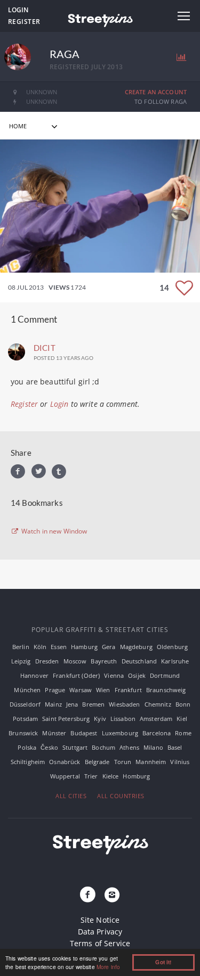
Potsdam (25, 719)
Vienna (114, 675)
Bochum (103, 747)
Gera (109, 647)
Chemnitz (158, 704)
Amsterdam (156, 719)
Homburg (136, 776)
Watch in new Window (53, 531)
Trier (91, 776)
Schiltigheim (28, 762)
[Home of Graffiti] (99, 18)
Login (18, 9)
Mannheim (150, 762)
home (18, 126)
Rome (183, 733)
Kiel (182, 719)
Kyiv (100, 719)
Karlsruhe (175, 661)
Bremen (93, 704)
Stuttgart (74, 747)
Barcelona (156, 733)
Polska (27, 747)
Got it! (163, 962)
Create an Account (156, 92)
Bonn (183, 704)
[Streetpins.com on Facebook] (87, 895)
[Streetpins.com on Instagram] (112, 895)
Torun (123, 762)
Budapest (83, 733)
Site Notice (100, 920)
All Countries (121, 796)
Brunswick (23, 733)
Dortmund (165, 675)
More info (108, 967)
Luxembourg (120, 733)
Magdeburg (136, 647)
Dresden (47, 661)
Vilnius (179, 762)
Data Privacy (100, 931)
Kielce (110, 776)
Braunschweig (166, 690)
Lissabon (122, 719)
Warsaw (80, 690)
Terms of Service (100, 943)
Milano (153, 747)
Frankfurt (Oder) (76, 675)
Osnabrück (64, 762)
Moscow (75, 661)
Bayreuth (104, 661)
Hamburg (84, 647)
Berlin (20, 647)
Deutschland (139, 661)
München (27, 690)
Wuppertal (65, 776)
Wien (103, 690)
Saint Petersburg (66, 719)
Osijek (137, 675)
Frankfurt (128, 690)
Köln (40, 647)
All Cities (70, 796)
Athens (129, 747)
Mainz (53, 704)
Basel (174, 747)
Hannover (34, 675)
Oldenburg (172, 647)
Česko (49, 747)
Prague (55, 690)
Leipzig (21, 661)
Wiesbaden (124, 704)
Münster (54, 733)
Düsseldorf (25, 704)
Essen (59, 647)
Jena (72, 704)
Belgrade (97, 762)
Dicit (44, 347)
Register (24, 21)
